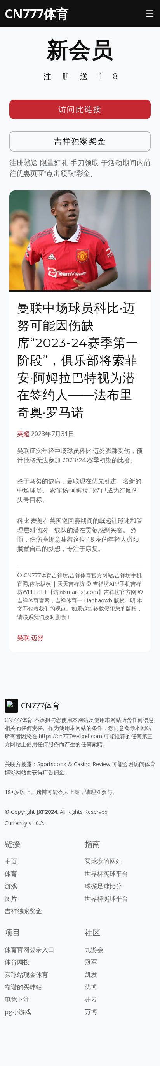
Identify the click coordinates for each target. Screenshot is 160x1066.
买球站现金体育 (26, 974)
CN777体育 (37, 13)
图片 (11, 898)
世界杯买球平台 (106, 873)
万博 (91, 1011)
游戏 (11, 886)
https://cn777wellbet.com (70, 736)
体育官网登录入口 (29, 949)
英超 (23, 433)
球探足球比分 (103, 886)
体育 (11, 873)
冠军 (91, 962)
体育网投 (17, 962)
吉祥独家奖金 (80, 141)
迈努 (37, 637)
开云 (91, 999)
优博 (91, 987)
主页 (11, 861)
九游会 (94, 949)
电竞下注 (17, 999)
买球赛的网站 (103, 861)
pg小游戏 (18, 1011)
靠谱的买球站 (23, 987)
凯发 (91, 974)
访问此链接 (80, 109)
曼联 (23, 637)
